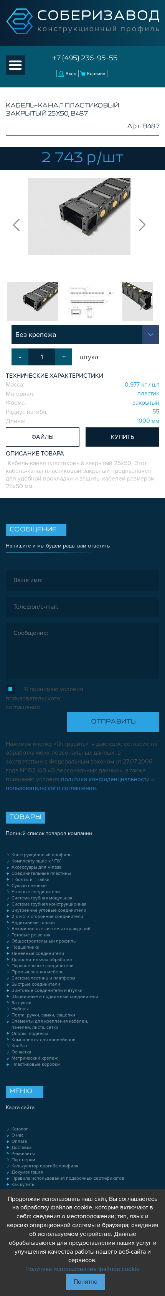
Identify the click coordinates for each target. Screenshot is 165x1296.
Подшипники (26, 947)
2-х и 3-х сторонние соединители (47, 916)
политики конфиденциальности (105, 779)
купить (122, 437)
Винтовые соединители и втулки (47, 990)
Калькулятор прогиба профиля (45, 1166)
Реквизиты (23, 1154)
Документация (27, 1172)
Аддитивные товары (34, 923)
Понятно (85, 1282)
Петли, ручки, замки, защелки (43, 1015)
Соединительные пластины (41, 873)
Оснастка (21, 1052)
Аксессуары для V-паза (36, 867)
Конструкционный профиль (41, 855)
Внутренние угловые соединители (49, 910)
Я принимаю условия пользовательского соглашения (44, 698)
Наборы (20, 1009)
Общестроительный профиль (44, 941)
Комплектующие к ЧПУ (36, 861)
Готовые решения (31, 935)
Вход (71, 74)
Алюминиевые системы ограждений (51, 929)
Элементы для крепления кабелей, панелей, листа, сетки (50, 1024)
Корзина (96, 74)
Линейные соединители (38, 953)
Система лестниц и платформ (43, 978)
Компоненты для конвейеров (44, 1040)
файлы (42, 437)
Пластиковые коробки (36, 1064)
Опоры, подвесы (30, 1033)
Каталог (20, 1129)
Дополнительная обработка (42, 960)
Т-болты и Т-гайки (31, 879)
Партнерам (23, 1160)
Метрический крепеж (35, 1058)
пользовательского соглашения (51, 788)
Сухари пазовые (29, 886)
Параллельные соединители (43, 966)
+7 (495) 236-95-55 (84, 58)
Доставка (21, 1147)
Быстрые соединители (36, 984)
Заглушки (21, 1003)
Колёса (19, 1046)
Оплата (19, 1141)
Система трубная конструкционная (49, 904)
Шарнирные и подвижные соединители (55, 997)
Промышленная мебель (37, 972)
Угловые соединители (36, 892)
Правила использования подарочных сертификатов (68, 1178)
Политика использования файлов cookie (82, 1269)
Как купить (23, 1184)
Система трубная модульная (42, 898)
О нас (17, 1135)
